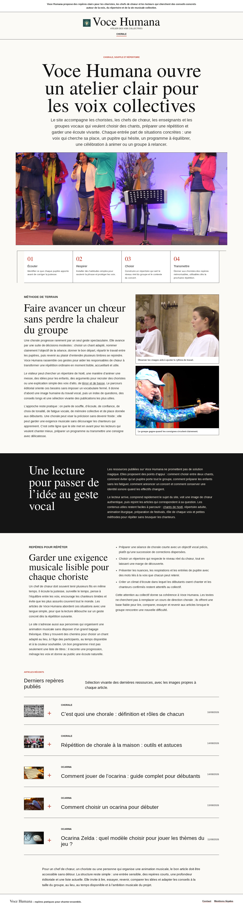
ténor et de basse (93, 383)
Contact (206, 901)
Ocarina (66, 767)
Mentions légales (223, 901)
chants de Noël (173, 507)
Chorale (121, 34)
